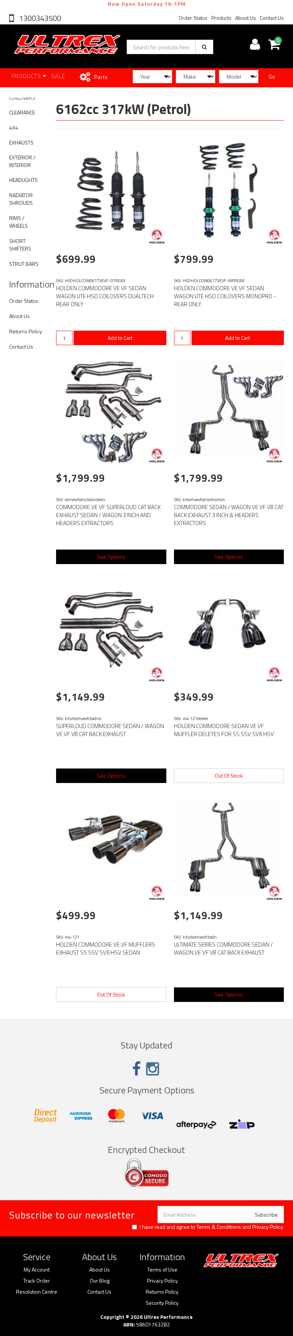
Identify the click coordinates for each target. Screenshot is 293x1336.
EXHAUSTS (21, 142)
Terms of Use (162, 1269)
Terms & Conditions (218, 1227)
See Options (111, 557)
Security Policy (162, 1303)
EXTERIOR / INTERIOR (22, 161)
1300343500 (39, 18)
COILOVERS (22, 97)
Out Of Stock (229, 776)
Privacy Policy (267, 1227)
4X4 (13, 128)
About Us (245, 18)
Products (221, 18)
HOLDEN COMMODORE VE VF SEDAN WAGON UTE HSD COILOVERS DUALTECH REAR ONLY (105, 296)
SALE (58, 76)
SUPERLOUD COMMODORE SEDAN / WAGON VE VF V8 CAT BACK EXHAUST (110, 730)
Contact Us (272, 18)
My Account (37, 1269)
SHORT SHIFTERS (20, 244)
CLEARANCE (22, 112)
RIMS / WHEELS (18, 222)
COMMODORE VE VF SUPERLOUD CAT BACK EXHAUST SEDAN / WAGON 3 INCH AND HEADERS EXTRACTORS (108, 515)
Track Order (36, 1281)
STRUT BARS (24, 264)
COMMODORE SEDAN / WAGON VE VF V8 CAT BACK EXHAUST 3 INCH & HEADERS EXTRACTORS (228, 515)
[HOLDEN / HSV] (156, 236)
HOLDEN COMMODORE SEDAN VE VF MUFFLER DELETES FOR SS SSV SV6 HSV (224, 730)
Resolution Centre (36, 1292)
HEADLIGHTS (23, 180)
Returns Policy (25, 331)
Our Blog (99, 1281)
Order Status (193, 18)
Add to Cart (120, 338)
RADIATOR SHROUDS (21, 199)
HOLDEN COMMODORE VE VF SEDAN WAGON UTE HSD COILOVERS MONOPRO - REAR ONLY (225, 296)
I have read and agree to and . (212, 1227)
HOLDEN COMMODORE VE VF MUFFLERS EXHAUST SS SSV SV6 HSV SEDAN (105, 948)
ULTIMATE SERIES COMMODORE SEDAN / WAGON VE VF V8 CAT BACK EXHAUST (223, 948)
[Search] (204, 47)
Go (272, 76)
